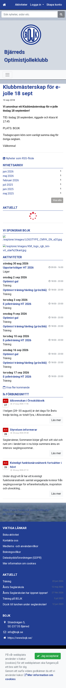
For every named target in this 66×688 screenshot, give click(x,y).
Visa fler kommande (17, 387)
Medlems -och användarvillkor (20, 546)
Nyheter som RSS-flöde (19, 158)
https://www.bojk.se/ (20, 637)
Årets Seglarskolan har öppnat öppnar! (25, 592)
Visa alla (57, 200)
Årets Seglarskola (13, 587)
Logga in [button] (36, 4)
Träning (7, 581)
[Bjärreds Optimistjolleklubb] (31, 34)
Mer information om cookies (19, 563)
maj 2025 (8, 193)
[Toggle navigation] (7, 74)
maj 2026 (8, 176)
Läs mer (56, 420)
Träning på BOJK (12, 598)
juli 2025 (8, 184)
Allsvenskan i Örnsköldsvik (27, 400)
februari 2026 (11, 180)
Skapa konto (54, 4)
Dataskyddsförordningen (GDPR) (22, 557)
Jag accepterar (49, 656)
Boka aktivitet (11, 534)
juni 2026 (8, 171)
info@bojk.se (15, 632)
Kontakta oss (10, 540)
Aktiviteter (21, 4)
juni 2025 (8, 189)
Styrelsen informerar (23, 429)
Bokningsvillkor (12, 552)
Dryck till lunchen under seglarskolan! (25, 604)
